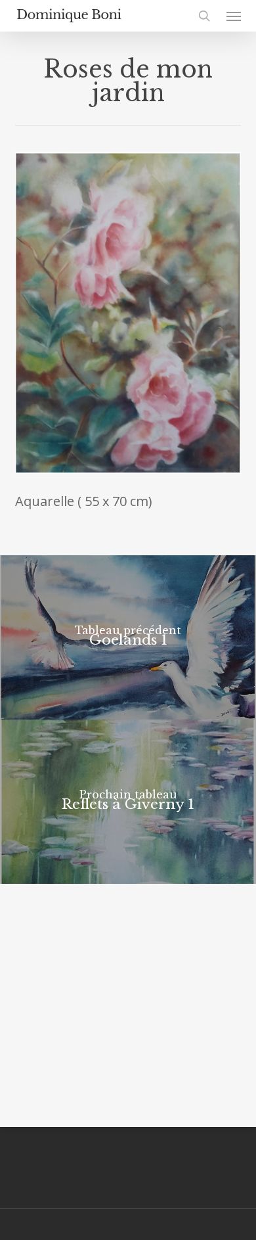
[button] (233, 15)
